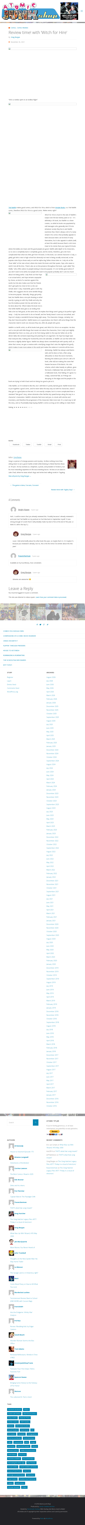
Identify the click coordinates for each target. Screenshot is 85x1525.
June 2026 (50, 684)
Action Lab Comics (14, 1414)
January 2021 (51, 921)
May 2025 (49, 732)
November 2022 (52, 841)
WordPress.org (12, 692)
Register (10, 677)
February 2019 (51, 1004)
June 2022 (50, 859)
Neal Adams (12, 1454)
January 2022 (51, 877)
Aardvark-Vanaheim (14, 1409)
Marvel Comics (13, 1450)
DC (32, 1430)
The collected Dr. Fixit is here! (21, 1397)
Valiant (10, 1483)
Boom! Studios (13, 1430)
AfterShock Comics (29, 1414)
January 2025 (51, 746)
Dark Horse (24, 1430)
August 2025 (50, 721)
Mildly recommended (28, 1450)
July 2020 (49, 942)
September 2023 (52, 804)
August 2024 (50, 764)
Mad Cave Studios (23, 1446)
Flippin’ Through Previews (14, 646)
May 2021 (49, 906)
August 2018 (50, 1026)
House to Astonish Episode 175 (22, 1152)
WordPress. (49, 1518)
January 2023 (51, 833)
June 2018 (50, 1033)
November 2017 (52, 1059)
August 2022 (50, 852)
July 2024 (49, 768)
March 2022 (50, 870)
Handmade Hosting (33, 1509)
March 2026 (50, 695)
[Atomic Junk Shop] (40, 11)
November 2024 (52, 753)
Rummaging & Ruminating (14, 655)
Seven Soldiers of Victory (28, 1467)
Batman (10, 1426)
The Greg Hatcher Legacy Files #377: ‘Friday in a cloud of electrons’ (60, 1171)
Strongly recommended (16, 1475)
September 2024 (52, 761)
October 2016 (51, 1106)
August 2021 (50, 895)
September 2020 (52, 935)
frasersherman (24, 556)
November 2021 (52, 884)
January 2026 (51, 703)
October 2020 (51, 931)
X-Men (24, 1487)
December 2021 (52, 881)
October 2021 (51, 888)
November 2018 (52, 1015)
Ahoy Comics (12, 1418)
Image (33, 1442)
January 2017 (51, 1095)
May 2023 (49, 819)
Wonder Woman (13, 1487)
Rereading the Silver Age (16, 1463)
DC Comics (11, 1434)
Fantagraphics (32, 1434)
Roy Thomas (31, 1463)
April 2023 (50, 822)
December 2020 (52, 924)
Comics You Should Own (13, 631)
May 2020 (49, 950)
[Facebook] (37, 624)
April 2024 (50, 779)
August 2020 (50, 939)
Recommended (28, 1459)
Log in (9, 681)
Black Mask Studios (22, 1426)
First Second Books (14, 1438)
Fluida (42, 1518)
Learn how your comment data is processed (51, 597)
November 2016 (52, 1102)
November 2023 (52, 797)
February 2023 (51, 830)
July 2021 (49, 899)
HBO (9, 1442)
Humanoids (18, 1442)
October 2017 (51, 1062)
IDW (26, 1442)
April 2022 (50, 866)
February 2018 (51, 1048)
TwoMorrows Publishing (27, 1479)
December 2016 (52, 1099)
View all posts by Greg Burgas (20, 476)
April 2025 (50, 735)
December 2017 (52, 1055)
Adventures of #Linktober (19, 1163)
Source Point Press (14, 1471)
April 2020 (50, 953)
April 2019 (50, 997)
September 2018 (52, 1022)
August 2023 (50, 808)
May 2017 (49, 1080)
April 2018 (50, 1040)
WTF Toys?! (7, 665)
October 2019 (51, 975)
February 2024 (51, 786)
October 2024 (51, 757)
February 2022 (51, 873)
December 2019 (52, 968)
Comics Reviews (22, 28)
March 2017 (50, 1088)
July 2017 (49, 1073)
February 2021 (51, 917)
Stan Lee (27, 1471)
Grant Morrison (29, 1438)
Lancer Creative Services (46, 1506)
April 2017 (50, 1084)
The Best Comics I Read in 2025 (21, 1174)
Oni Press (22, 1454)
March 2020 (50, 957)
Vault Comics (20, 1483)
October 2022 (51, 844)
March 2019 (50, 1001)
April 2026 (50, 692)
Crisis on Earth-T (10, 641)
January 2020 (51, 964)
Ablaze (26, 1409)
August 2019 (50, 982)
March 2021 (50, 913)
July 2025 (49, 724)
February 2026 (51, 699)
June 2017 (50, 1077)
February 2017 (51, 1091)
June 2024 (50, 772)
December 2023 (52, 793)
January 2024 (51, 790)
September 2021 (52, 891)
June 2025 (50, 728)
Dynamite (21, 1434)
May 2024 (49, 775)
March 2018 (50, 1044)
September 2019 (52, 979)
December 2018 (52, 1011)
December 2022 (52, 837)
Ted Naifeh (12, 207)
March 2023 (50, 826)
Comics (13, 28)
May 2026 (49, 688)
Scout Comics (12, 1467)
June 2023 (50, 815)
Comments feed (13, 688)
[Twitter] (40, 624)
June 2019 (50, 990)
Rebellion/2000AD (14, 1459)
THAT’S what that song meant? (21, 1208)
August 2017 (50, 1070)
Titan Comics (12, 1479)
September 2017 (52, 1066)
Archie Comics (13, 1422)
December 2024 (52, 750)
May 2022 (49, 862)
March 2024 (50, 783)
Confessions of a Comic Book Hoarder (19, 636)
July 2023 (49, 812)
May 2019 (49, 993)
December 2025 (52, 706)
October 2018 (51, 1019)
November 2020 (52, 928)
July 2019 (49, 986)
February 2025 (51, 743)
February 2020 (51, 961)
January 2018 (51, 1051)
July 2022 (49, 855)
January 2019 (51, 1008)
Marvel (34, 1446)
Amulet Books (60, 207)
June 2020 (50, 946)
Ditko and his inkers (17, 1185)
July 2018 (49, 1030)
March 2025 (50, 739)
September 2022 (52, 848)
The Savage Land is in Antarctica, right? (24, 1273)
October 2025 (51, 714)
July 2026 (49, 681)
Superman (30, 1475)
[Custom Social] (47, 624)
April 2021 (50, 910)
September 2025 (52, 717)
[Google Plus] (44, 624)
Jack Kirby (11, 1446)
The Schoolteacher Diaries (14, 660)
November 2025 (52, 710)
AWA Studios (25, 1422)
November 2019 (52, 971)
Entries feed (11, 684)
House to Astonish (11, 650)
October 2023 (51, 801)
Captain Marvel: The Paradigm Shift (22, 1197)
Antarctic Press (25, 1418)
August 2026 (50, 677)
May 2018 (49, 1037)
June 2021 (50, 902)
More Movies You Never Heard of (22, 1247)
